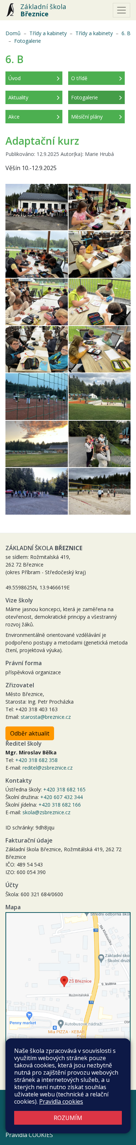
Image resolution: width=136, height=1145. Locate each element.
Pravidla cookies (61, 1101)
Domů (13, 33)
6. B (126, 33)
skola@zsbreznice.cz (46, 812)
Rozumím (68, 1118)
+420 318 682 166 (59, 804)
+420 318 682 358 (36, 760)
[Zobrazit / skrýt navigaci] (121, 10)
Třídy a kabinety (48, 33)
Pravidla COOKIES (29, 1135)
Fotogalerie (27, 40)
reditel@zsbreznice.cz (47, 767)
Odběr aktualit (29, 733)
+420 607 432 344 (61, 797)
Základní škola (43, 10)
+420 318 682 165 (64, 789)
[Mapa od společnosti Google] (68, 985)
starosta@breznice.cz (46, 716)
